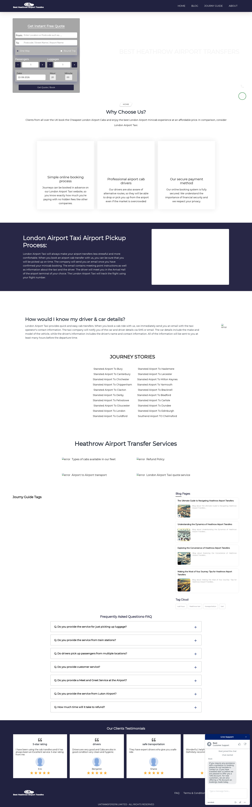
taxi (222, 606)
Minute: (69, 73)
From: (19, 35)
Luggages (53, 59)
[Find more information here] (227, 769)
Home (181, 5)
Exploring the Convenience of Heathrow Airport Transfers (204, 548)
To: (17, 42)
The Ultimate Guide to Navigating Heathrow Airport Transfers (206, 501)
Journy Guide (213, 5)
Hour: (53, 73)
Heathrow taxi (195, 606)
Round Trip (70, 51)
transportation (210, 606)
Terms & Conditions (195, 793)
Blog (194, 5)
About (233, 5)
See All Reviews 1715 (135, 70)
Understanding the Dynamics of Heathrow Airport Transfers (205, 524)
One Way (25, 51)
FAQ (176, 793)
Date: (19, 73)
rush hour (181, 606)
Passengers (22, 59)
